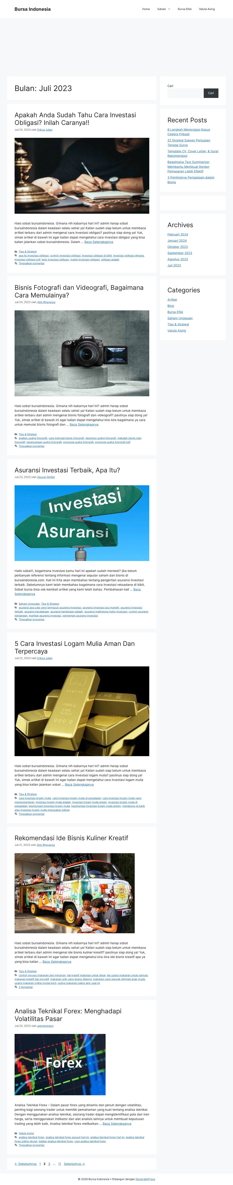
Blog (170, 306)
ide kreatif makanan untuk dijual (86, 975)
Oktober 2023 (177, 247)
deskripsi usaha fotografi (100, 438)
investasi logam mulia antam (89, 802)
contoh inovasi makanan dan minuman (42, 975)
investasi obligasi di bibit (97, 255)
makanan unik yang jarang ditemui (71, 979)
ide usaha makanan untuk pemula (127, 975)
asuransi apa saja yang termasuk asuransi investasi (50, 607)
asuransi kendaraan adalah (66, 611)
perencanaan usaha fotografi (44, 442)
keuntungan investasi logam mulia (49, 805)
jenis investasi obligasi (55, 259)
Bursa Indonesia (33, 9)
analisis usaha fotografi (33, 438)
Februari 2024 (177, 234)
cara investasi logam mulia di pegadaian (76, 798)
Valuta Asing (207, 9)
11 (60, 1164)
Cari (170, 86)
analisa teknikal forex (31, 1137)
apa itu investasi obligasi (34, 255)
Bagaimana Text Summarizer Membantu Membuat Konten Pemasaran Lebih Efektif (188, 166)
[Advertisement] (116, 45)
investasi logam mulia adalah (53, 802)
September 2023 (179, 253)
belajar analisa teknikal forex (56, 1141)
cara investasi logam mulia (35, 798)
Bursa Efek (185, 9)
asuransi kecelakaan (36, 611)
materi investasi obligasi (85, 259)
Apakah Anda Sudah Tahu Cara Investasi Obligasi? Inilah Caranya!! (75, 118)
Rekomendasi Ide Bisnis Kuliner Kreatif (71, 838)
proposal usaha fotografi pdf (112, 442)
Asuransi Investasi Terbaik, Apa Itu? (67, 470)
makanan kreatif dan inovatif (32, 979)
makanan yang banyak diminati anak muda (119, 979)
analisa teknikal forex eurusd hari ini (67, 1137)
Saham (161, 9)
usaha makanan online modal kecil (35, 983)
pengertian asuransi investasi (80, 615)
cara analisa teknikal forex (90, 1141)
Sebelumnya (26, 1164)
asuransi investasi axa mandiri (101, 607)
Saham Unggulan (29, 603)
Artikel (172, 299)
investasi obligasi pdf (27, 259)
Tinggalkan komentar (31, 263)
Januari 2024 (177, 240)
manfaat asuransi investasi (45, 615)
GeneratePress (145, 1179)
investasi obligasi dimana (128, 255)
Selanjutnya (74, 1164)
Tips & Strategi (28, 251)
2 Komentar (26, 987)
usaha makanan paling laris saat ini (79, 983)
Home (146, 9)
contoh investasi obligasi (65, 255)
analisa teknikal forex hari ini (107, 1137)
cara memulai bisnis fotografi (66, 438)
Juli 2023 (174, 265)
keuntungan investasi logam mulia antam (96, 805)
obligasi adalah (110, 259)
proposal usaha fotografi (78, 442)
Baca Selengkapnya (98, 242)
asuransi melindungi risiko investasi (105, 611)
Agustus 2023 (177, 259)
